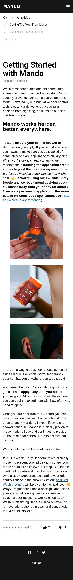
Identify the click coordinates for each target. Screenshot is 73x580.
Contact (36, 562)
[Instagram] (36, 552)
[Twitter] (43, 552)
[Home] (5, 18)
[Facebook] (29, 552)
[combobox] (36, 39)
